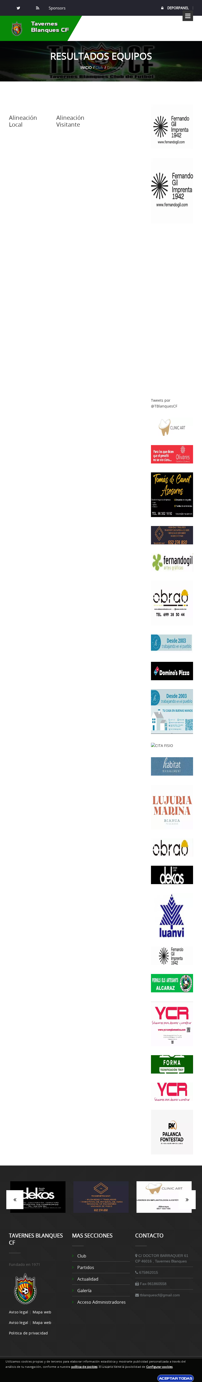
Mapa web (42, 1311)
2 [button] (89, 1215)
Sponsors (56, 8)
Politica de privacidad (28, 1333)
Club (81, 1256)
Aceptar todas (175, 1378)
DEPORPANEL (178, 8)
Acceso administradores (101, 1302)
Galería (84, 1290)
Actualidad (87, 1279)
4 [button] (105, 1215)
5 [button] (112, 1215)
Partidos (85, 1267)
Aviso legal (18, 1311)
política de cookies (84, 1367)
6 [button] (120, 1215)
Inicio (86, 67)
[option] (37, 1199)
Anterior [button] (14, 1199)
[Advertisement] (172, 311)
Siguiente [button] (187, 1199)
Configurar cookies (159, 1367)
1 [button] (81, 1215)
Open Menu (188, 16)
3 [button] (97, 1215)
